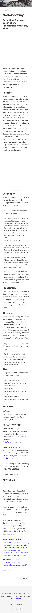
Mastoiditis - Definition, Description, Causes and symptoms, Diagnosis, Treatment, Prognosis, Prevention (16, 545)
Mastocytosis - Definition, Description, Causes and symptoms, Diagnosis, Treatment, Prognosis (16, 553)
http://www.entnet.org (12, 442)
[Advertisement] (16, 48)
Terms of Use (16, 599)
